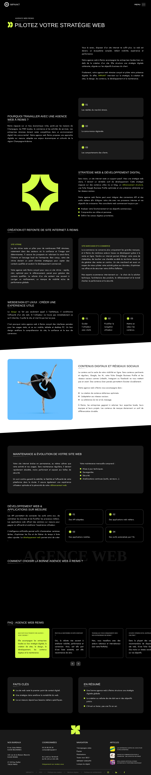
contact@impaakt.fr (49, 750)
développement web (32, 537)
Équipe (79, 751)
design (14, 311)
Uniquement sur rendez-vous (53, 764)
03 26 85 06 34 (48, 747)
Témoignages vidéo (84, 748)
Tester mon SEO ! (83, 758)
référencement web (58, 485)
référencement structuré (132, 184)
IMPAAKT (102, 75)
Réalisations (81, 754)
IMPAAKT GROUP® (84, 761)
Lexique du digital (83, 764)
